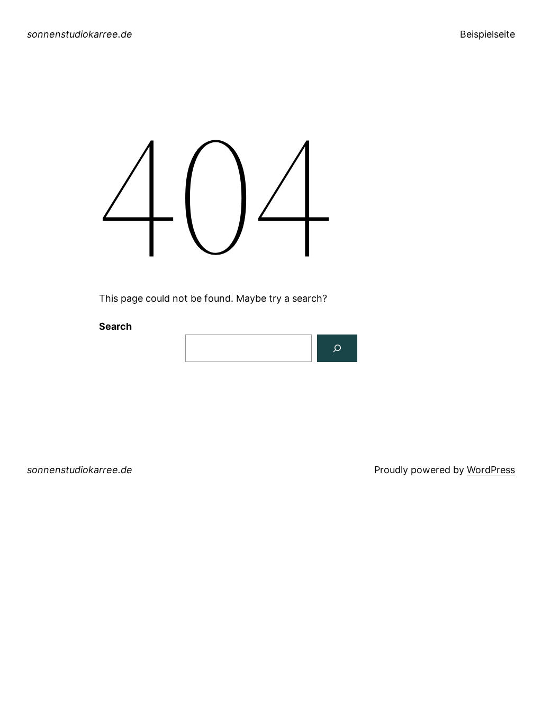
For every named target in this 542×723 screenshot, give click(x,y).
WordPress (491, 469)
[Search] (337, 348)
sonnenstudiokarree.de (79, 34)
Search (115, 326)
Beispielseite (487, 34)
